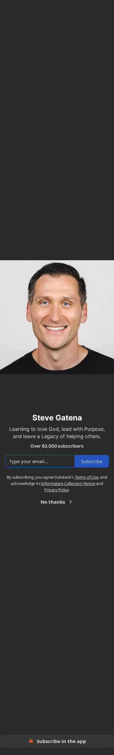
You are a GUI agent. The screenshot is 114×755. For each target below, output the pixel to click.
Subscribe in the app (61, 741)
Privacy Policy (56, 490)
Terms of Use (86, 477)
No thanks (53, 502)
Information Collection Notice (68, 483)
